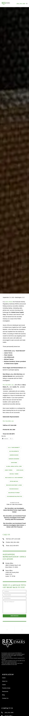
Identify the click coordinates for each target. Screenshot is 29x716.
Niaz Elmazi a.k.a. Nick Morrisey (14, 477)
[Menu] (26, 3)
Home (3, 678)
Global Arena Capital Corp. (14, 466)
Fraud (23, 144)
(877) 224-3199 (15, 539)
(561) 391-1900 (21, 3)
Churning (9, 142)
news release (9, 301)
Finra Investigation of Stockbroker (12, 144)
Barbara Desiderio (14, 458)
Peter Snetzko (14, 481)
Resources (5, 691)
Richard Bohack (14, 488)
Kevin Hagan (19, 470)
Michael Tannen (14, 473)
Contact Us (5, 698)
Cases (4, 684)
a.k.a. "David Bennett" (14, 447)
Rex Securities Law (8, 384)
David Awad (14, 462)
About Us (4, 681)
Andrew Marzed (14, 455)
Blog (3, 695)
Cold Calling (15, 142)
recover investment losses (14, 485)
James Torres (8, 470)
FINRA (21, 142)
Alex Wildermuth (14, 451)
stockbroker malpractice (14, 496)
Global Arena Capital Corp (14, 146)
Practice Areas (6, 688)
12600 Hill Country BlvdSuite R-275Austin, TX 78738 (12, 574)
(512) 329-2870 (14, 545)
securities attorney (14, 492)
